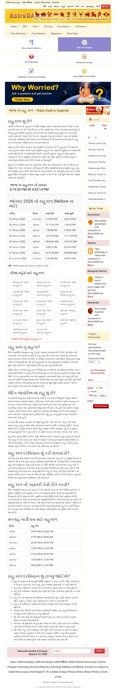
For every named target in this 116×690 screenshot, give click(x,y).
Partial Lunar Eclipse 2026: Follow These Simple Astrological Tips (99, 143)
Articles (90, 137)
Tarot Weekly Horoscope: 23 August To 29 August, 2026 (99, 180)
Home (45, 682)
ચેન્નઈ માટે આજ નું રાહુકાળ (43, 312)
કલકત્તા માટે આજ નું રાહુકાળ (43, 331)
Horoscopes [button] (63, 26)
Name (90, 380)
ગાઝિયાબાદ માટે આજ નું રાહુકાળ (20, 331)
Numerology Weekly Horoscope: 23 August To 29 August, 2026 (99, 168)
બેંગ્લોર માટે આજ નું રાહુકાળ (68, 284)
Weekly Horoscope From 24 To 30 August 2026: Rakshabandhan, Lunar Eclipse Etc (99, 155)
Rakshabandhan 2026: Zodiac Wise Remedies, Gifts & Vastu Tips (99, 199)
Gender (90, 388)
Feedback (78, 667)
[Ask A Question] (58, 93)
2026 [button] (35, 26)
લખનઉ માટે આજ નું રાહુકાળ (21, 293)
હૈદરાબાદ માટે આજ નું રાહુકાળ (67, 293)
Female (94, 392)
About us (104, 667)
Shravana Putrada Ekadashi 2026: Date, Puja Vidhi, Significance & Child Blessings (99, 162)
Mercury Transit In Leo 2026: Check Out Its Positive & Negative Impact (99, 193)
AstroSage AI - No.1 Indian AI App (48, 672)
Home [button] (14, 26)
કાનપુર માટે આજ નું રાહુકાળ (21, 303)
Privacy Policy (75, 672)
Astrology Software (61, 667)
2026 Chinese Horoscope (82, 662)
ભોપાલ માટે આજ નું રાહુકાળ (20, 312)
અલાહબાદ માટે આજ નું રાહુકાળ (43, 284)
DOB (91, 395)
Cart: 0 (106, 7)
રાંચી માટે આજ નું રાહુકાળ (68, 322)
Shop (13, 662)
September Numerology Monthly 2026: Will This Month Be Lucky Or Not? (99, 186)
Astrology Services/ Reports (34, 667)
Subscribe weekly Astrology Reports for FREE (32, 653)
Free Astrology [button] (18, 33)
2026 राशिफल (61, 662)
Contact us (91, 667)
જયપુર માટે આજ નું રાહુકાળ (21, 284)
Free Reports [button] (38, 33)
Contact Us (54, 682)
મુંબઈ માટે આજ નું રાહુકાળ (43, 322)
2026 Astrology (26, 662)
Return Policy (92, 672)
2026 (97, 137)
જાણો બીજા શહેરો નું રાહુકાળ (26, 338)
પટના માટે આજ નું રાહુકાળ (20, 322)
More (90, 237)
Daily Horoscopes (19, 672)
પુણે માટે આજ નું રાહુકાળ (67, 312)
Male (101, 388)
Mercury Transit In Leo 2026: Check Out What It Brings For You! (99, 174)
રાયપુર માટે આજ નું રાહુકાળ (44, 303)
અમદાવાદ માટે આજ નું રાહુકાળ (67, 303)
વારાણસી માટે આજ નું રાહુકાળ (43, 293)
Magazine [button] (56, 33)
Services (48, 26)
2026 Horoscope (44, 662)
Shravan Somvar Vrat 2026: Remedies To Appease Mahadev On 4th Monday (99, 149)
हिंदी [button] (25, 26)
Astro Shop (72, 33)
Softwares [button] (80, 26)
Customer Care (67, 682)
